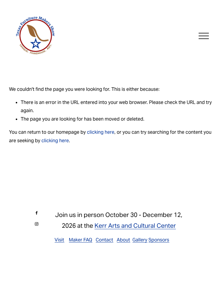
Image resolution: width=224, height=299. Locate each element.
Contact (104, 240)
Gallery (139, 240)
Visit (59, 240)
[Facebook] (36, 212)
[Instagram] (36, 223)
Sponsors (158, 240)
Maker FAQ (80, 240)
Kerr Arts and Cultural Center (135, 226)
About (123, 240)
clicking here (100, 132)
